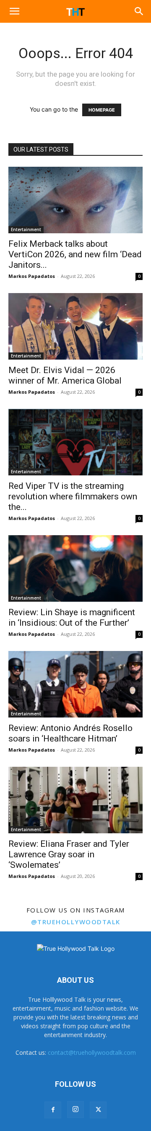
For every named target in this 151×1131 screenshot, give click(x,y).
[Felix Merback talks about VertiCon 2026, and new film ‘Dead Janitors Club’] (75, 200)
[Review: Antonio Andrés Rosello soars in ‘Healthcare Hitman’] (75, 684)
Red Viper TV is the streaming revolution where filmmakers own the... (72, 496)
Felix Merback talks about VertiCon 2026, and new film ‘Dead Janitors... (75, 254)
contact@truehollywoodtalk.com (92, 1052)
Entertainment (26, 229)
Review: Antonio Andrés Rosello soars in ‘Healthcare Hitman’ (70, 733)
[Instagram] (75, 1109)
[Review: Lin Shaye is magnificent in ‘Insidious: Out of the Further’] (75, 568)
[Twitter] (98, 1110)
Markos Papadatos (31, 276)
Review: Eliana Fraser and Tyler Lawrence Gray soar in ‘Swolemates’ (68, 854)
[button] (14, 11)
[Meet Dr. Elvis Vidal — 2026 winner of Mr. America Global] (75, 326)
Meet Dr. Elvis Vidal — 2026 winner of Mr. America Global (65, 375)
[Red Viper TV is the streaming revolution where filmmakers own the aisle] (75, 442)
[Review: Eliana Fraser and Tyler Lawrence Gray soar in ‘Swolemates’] (75, 800)
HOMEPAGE (102, 110)
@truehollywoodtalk (75, 922)
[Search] (139, 11)
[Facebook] (52, 1110)
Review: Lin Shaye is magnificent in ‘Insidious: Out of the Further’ (71, 617)
